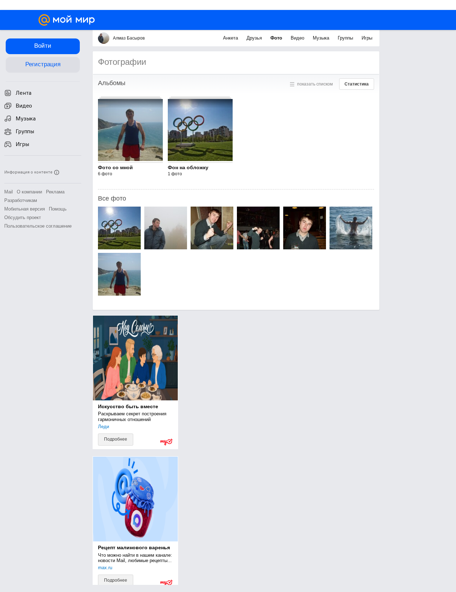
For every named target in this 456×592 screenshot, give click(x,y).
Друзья (255, 38)
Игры (367, 38)
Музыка (322, 38)
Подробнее (115, 439)
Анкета (231, 38)
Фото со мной (115, 167)
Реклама (55, 191)
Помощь (58, 209)
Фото (277, 38)
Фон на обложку (188, 167)
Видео (298, 38)
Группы (346, 38)
